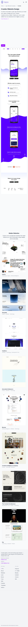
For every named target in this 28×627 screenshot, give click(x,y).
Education (9, 543)
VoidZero (4, 351)
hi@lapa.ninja (4, 559)
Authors (2, 587)
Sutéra (4, 274)
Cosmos (16, 577)
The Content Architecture (8, 504)
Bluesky (16, 572)
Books (2, 577)
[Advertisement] (14, 212)
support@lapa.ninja (5, 563)
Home (2, 5)
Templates (3, 585)
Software (7, 314)
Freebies (3, 583)
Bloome (4, 427)
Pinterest (17, 568)
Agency (8, 275)
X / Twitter (17, 570)
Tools (2, 579)
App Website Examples (11, 5)
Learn (2, 574)
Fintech (3, 314)
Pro (3, 568)
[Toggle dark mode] (24, 2)
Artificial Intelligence (15, 275)
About (2, 570)
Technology (4, 275)
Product (3, 467)
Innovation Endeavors (7, 389)
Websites (3, 572)
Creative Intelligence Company (10, 465)
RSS (16, 579)
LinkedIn (17, 574)
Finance (3, 390)
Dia (3, 542)
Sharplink (4, 312)
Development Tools (15, 352)
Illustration (8, 390)
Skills (2, 581)
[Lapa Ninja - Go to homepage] (5, 2)
